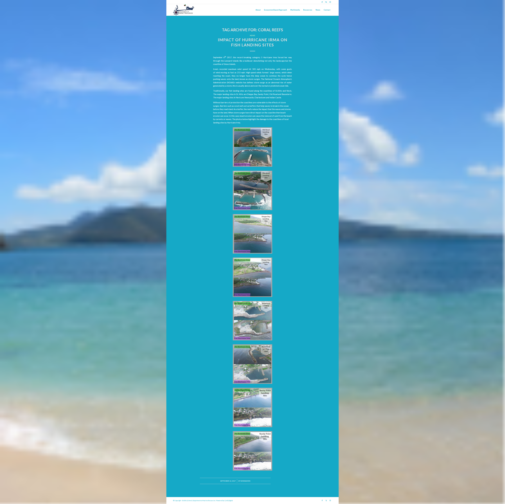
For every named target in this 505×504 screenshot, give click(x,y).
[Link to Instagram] (330, 2)
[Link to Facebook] (322, 2)
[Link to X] (326, 2)
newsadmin (245, 481)
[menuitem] (258, 10)
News (252, 35)
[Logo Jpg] (184, 10)
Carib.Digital (228, 500)
